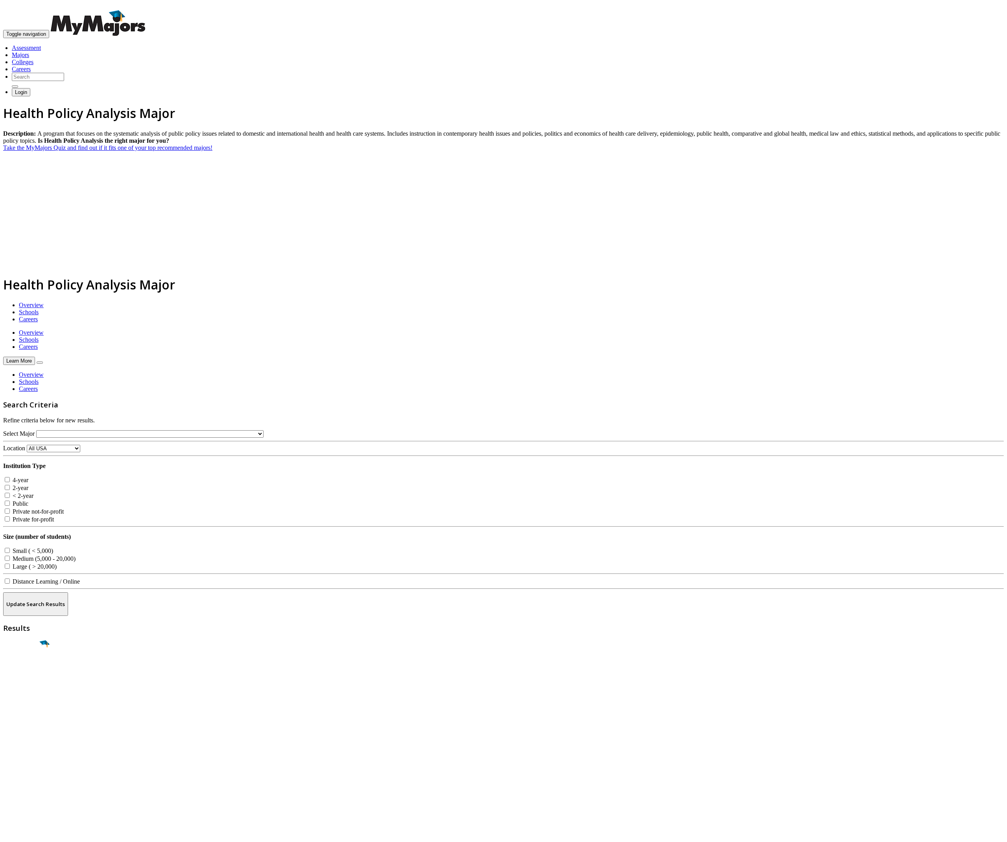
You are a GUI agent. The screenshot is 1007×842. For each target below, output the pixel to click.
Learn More (19, 361)
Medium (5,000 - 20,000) (43, 558)
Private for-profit (32, 519)
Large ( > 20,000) (34, 566)
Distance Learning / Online (45, 581)
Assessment (26, 47)
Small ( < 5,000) (32, 550)
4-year (19, 480)
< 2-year (22, 495)
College (24, 688)
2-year (19, 488)
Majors (20, 55)
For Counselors (22, 757)
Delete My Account (27, 778)
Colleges (22, 62)
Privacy (32, 832)
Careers (21, 69)
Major (21, 671)
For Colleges (19, 764)
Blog (9, 785)
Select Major (19, 433)
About (12, 734)
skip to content (988, 6)
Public (19, 503)
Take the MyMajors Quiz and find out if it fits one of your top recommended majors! (107, 147)
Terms (10, 832)
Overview (31, 305)
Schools (29, 312)
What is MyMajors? (27, 750)
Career (23, 704)
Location (14, 448)
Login (21, 92)
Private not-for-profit (37, 511)
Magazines (16, 771)
